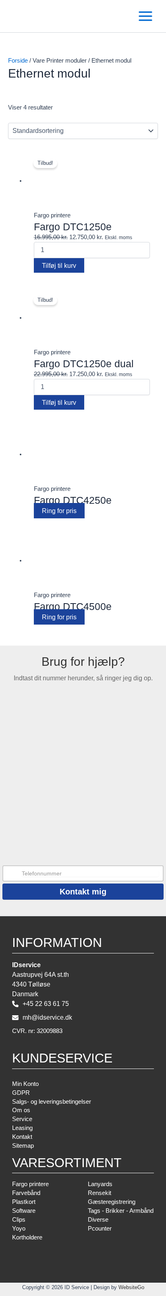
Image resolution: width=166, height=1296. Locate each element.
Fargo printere (30, 1184)
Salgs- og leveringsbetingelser (51, 1101)
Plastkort (23, 1202)
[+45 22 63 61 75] (40, 1004)
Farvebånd (26, 1193)
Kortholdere (47, 279)
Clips (18, 1219)
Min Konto (25, 1084)
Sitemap (23, 1145)
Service (22, 1119)
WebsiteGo (131, 1287)
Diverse (98, 1219)
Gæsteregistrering (111, 1202)
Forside (18, 60)
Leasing (22, 1128)
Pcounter (100, 1228)
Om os (21, 1110)
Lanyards (100, 1184)
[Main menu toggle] (145, 16)
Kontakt (22, 1137)
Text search (22, 139)
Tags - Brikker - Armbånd (121, 1211)
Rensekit (99, 1193)
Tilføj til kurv (59, 265)
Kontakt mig (83, 891)
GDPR (21, 1093)
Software (23, 1211)
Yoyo (18, 1228)
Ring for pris (59, 510)
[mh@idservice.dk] (42, 1017)
